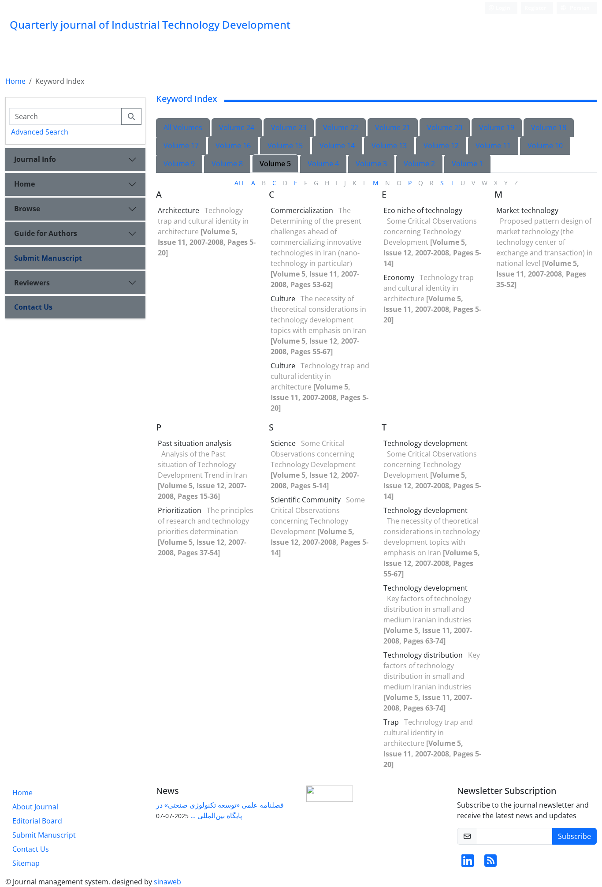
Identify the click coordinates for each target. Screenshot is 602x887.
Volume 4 (323, 163)
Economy (398, 277)
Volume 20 (444, 127)
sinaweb (167, 882)
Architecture (178, 210)
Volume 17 (181, 145)
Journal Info (35, 159)
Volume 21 (392, 127)
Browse (27, 208)
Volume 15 (285, 145)
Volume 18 (548, 127)
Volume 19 (496, 127)
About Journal (35, 807)
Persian (579, 7)
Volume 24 (236, 127)
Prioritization (179, 510)
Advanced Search (39, 132)
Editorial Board (37, 821)
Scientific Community (306, 500)
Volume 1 (467, 163)
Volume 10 (545, 145)
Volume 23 (288, 127)
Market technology (527, 210)
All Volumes (183, 127)
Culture (283, 298)
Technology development (425, 443)
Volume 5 (275, 163)
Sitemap (26, 863)
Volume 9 (179, 163)
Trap (391, 722)
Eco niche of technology (422, 210)
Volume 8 (227, 163)
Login (502, 7)
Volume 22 (340, 127)
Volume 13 (389, 145)
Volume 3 (371, 163)
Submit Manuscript (48, 258)
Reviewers (32, 283)
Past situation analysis (195, 443)
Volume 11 (493, 145)
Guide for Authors (45, 233)
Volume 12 (441, 145)
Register (535, 7)
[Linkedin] (467, 863)
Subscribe (574, 836)
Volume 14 (337, 145)
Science (283, 443)
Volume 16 (233, 145)
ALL (239, 183)
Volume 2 (419, 163)
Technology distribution (423, 655)
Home (15, 81)
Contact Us (33, 307)
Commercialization (302, 210)
